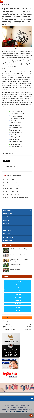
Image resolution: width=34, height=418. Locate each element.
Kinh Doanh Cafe (7, 240)
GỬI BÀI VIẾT (18, 310)
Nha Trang (18, 297)
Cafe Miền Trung (7, 213)
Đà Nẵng (18, 291)
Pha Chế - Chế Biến (8, 237)
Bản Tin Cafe (6, 223)
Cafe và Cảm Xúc (7, 227)
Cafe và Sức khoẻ (7, 220)
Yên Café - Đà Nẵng (15, 269)
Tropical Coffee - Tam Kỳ (16, 264)
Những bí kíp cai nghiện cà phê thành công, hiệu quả (19, 260)
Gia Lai (18, 307)
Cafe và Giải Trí (7, 230)
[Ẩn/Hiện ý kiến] (14, 167)
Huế (18, 287)
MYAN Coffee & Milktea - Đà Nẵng (18, 249)
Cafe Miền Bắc (7, 210)
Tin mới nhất (7, 245)
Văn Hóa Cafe (7, 233)
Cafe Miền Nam (7, 217)
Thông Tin (18, 281)
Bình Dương (18, 304)
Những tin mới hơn (14, 176)
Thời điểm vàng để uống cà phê (18, 255)
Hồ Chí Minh (18, 300)
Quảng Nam (18, 294)
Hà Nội (18, 284)
